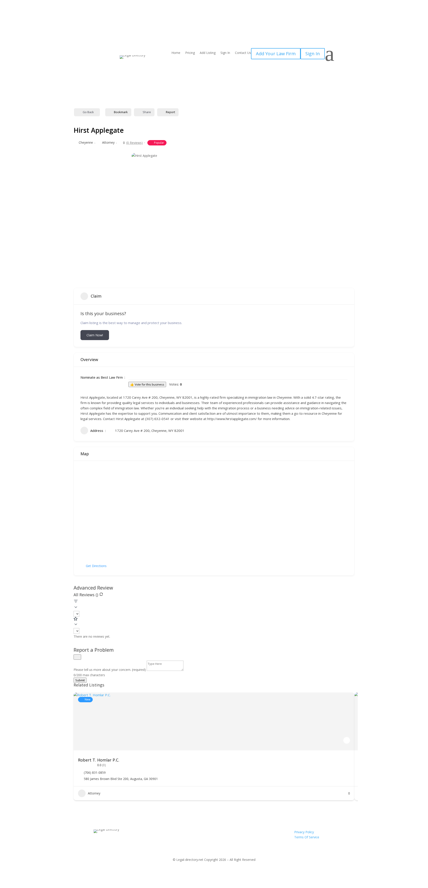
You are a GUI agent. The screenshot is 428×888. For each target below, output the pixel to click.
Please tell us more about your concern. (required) (110, 670)
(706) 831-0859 (95, 773)
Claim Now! (94, 335)
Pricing (190, 53)
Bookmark (121, 112)
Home (175, 53)
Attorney (108, 142)
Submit (80, 680)
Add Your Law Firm (276, 54)
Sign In (225, 53)
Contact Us (243, 53)
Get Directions (96, 566)
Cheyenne (86, 142)
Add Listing (208, 53)
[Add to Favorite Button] (346, 740)
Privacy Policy (304, 832)
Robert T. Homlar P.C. (98, 760)
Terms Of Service (306, 837)
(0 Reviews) (134, 142)
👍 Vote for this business (147, 384)
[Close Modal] (77, 657)
